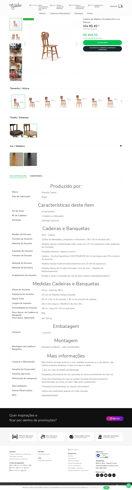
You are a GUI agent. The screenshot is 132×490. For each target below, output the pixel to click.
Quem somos (72, 458)
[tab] (19, 176)
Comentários (36, 176)
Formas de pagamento (75, 463)
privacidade (91, 487)
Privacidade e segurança (75, 468)
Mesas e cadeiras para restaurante (20, 454)
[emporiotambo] (73, 450)
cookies (98, 487)
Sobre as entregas (73, 461)
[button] (25, 44)
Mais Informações (18, 176)
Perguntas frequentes (45, 460)
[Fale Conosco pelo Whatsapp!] (128, 485)
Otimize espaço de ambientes (18, 459)
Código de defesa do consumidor (78, 470)
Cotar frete (102, 43)
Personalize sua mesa (16, 456)
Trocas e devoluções (74, 466)
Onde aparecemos (44, 454)
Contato (70, 456)
